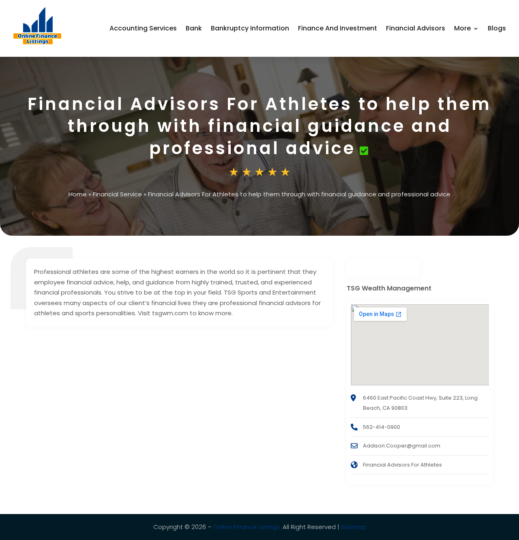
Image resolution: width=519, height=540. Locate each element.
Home (78, 194)
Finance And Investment (337, 28)
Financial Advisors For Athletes (402, 465)
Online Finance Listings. (247, 527)
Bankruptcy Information (250, 28)
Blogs (497, 28)
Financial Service (117, 194)
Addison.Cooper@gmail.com (401, 446)
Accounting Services (143, 28)
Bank (194, 28)
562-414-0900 (381, 427)
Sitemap (353, 527)
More (462, 28)
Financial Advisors (415, 28)
